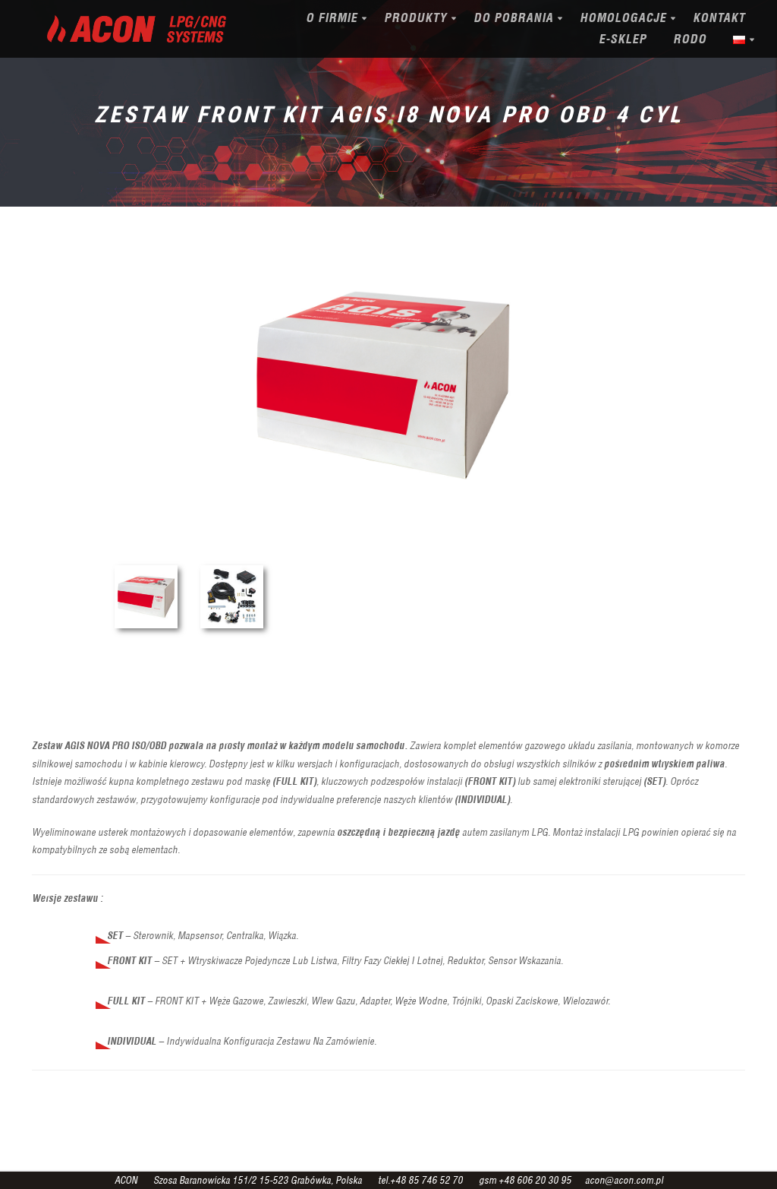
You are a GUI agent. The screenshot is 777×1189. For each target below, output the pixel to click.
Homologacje (623, 18)
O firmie (331, 18)
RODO (689, 39)
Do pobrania (513, 18)
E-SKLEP (622, 39)
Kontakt (719, 18)
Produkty (415, 18)
